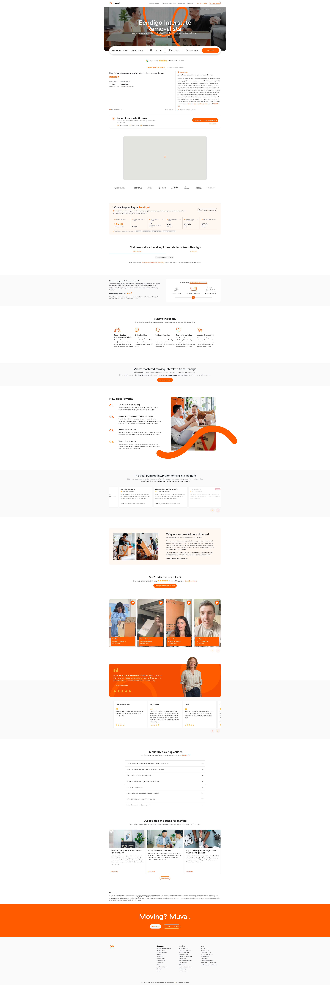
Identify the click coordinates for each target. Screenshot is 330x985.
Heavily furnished (210, 293)
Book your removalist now (165, 586)
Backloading (182, 969)
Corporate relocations (185, 956)
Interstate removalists (185, 950)
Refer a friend (161, 960)
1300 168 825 (202, 3)
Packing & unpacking (185, 967)
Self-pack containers (185, 960)
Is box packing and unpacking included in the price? (142, 793)
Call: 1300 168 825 (171, 926)
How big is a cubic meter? (134, 787)
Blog (158, 965)
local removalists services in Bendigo (153, 262)
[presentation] (212, 510)
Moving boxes (183, 971)
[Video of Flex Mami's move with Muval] (122, 623)
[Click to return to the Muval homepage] (114, 3)
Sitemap (159, 969)
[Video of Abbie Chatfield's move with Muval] (150, 623)
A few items (175, 50)
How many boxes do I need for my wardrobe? (141, 799)
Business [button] (190, 3)
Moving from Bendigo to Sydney (164, 257)
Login (158, 971)
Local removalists (184, 948)
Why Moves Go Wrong (159, 850)
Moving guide (161, 958)
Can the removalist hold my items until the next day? (143, 781)
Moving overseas (184, 952)
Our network (161, 950)
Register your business (164, 948)
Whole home (138, 50)
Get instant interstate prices (204, 120)
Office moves (183, 965)
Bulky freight (182, 963)
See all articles (165, 878)
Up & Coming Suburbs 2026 (169, 231)
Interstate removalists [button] (169, 3)
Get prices (210, 50)
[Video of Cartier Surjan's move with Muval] (179, 623)
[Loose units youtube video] (118, 497)
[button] (165, 157)
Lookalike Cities (146, 231)
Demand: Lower (115, 109)
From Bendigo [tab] (137, 251)
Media (159, 954)
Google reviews (191, 581)
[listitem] (121, 223)
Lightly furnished (176, 293)
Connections (182, 958)
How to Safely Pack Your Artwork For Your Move (127, 851)
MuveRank (160, 956)
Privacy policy (205, 956)
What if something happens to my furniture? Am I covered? (145, 769)
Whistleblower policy (207, 960)
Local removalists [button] (154, 3)
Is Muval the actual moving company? (138, 805)
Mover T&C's (205, 950)
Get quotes (215, 3)
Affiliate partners (162, 952)
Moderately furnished (193, 293)
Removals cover (183, 954)
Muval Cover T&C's (207, 954)
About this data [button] (169, 109)
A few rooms (157, 50)
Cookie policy (205, 958)
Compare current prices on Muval (198, 104)
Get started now (165, 380)
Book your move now (207, 210)
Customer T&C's (206, 952)
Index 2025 (138, 231)
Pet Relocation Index (156, 231)
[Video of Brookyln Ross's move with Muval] (207, 623)
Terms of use (205, 948)
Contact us (160, 963)
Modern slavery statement (209, 965)
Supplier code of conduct (208, 963)
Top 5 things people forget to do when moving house (201, 851)
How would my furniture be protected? (138, 775)
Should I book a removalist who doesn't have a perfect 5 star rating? (147, 763)
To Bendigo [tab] (193, 251)
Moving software (162, 967)
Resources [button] (181, 3)
